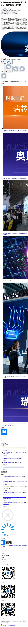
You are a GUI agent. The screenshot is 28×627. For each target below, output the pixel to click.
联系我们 (14, 545)
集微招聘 (10, 545)
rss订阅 (3, 546)
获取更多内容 (4, 471)
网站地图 (18, 545)
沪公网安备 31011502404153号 (9, 625)
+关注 (2, 427)
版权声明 (6, 545)
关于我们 (22, 545)
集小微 (5, 8)
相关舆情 (3, 9)
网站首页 (2, 545)
